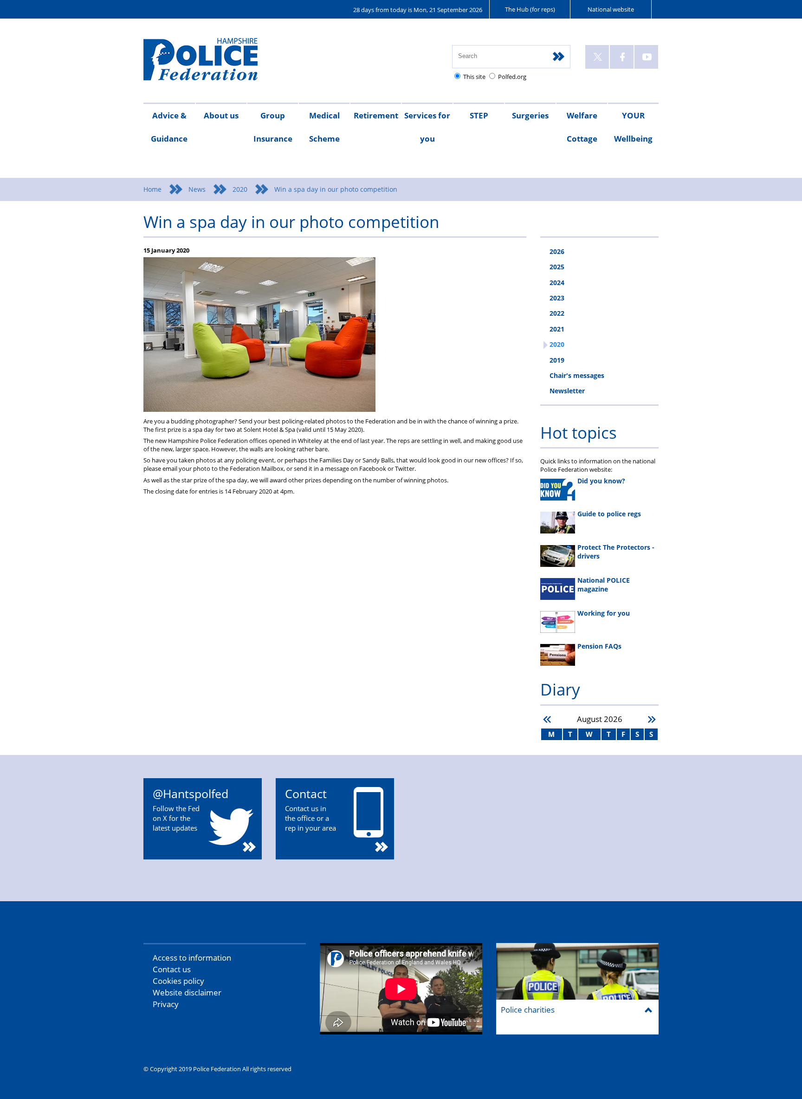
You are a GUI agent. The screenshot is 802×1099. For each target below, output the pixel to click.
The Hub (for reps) (530, 9)
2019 (557, 360)
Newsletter (567, 390)
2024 (557, 282)
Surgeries (530, 115)
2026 (557, 251)
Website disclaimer (187, 992)
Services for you (427, 127)
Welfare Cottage (582, 127)
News (197, 189)
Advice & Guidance (169, 127)
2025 (557, 266)
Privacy (166, 1004)
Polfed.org (512, 76)
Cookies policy (178, 980)
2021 (557, 329)
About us (221, 115)
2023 (557, 297)
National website (611, 9)
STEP (479, 115)
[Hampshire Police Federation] (214, 63)
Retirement (376, 115)
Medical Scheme (324, 127)
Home (152, 189)
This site (474, 76)
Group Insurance (272, 127)
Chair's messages (577, 375)
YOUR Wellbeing (633, 127)
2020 (240, 189)
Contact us (172, 969)
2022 (557, 313)
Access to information (192, 957)
